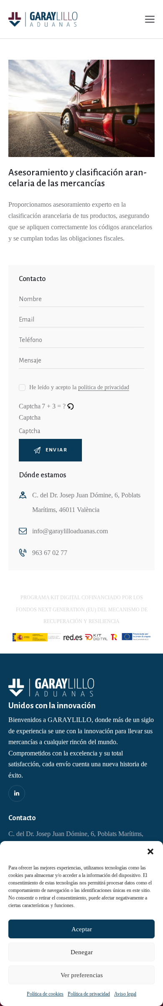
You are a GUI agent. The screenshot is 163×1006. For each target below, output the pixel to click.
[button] (150, 851)
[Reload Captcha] (70, 406)
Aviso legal (125, 994)
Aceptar (81, 929)
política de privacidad (103, 387)
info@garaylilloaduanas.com (70, 531)
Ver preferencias (82, 975)
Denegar (82, 952)
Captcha (30, 417)
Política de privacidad (89, 994)
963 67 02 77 (49, 552)
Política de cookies (45, 994)
